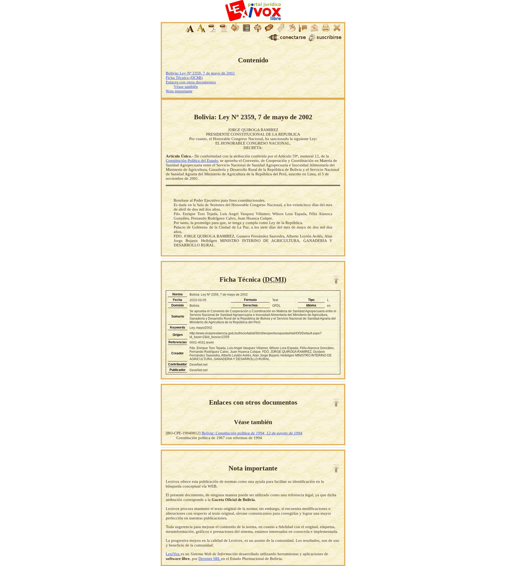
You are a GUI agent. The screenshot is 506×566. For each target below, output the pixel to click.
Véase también (186, 87)
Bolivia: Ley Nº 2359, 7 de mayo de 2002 (200, 73)
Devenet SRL (209, 558)
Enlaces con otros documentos (191, 82)
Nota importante (179, 91)
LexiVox (173, 554)
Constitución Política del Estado (192, 160)
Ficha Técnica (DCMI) (184, 78)
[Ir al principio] (336, 280)
